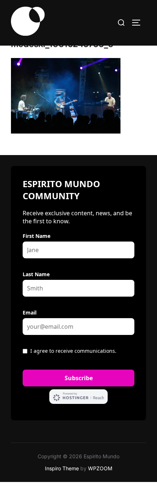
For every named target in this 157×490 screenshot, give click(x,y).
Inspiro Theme (62, 468)
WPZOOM (100, 468)
